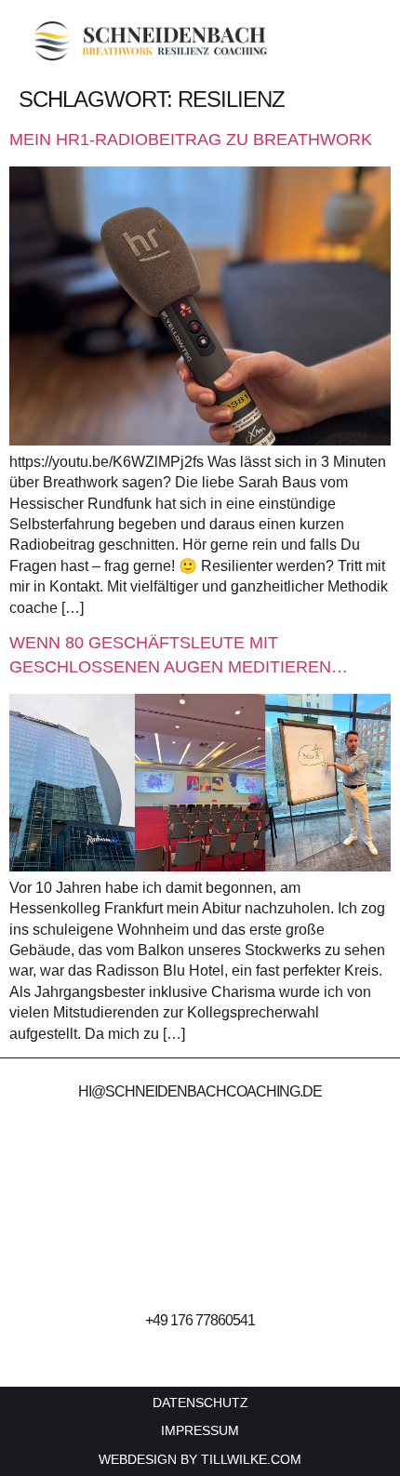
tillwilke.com (251, 1459)
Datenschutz (200, 1402)
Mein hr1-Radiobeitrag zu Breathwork (190, 139)
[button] (371, 41)
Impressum (200, 1430)
